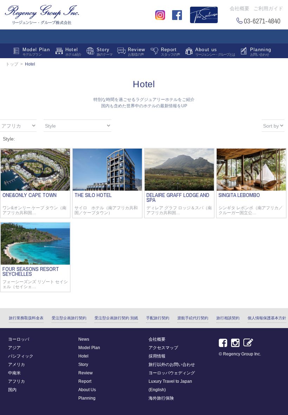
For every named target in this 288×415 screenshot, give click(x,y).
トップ (12, 64)
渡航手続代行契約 (192, 318)
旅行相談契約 (228, 318)
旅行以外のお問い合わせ (172, 364)
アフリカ (16, 381)
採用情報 (157, 356)
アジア (14, 347)
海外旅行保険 (161, 398)
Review (136, 51)
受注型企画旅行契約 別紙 (116, 318)
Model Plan (36, 51)
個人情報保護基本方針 (267, 318)
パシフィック (20, 356)
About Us (87, 389)
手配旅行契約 (157, 318)
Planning (260, 51)
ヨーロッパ (18, 339)
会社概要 (239, 8)
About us (215, 51)
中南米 (14, 372)
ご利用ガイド (268, 8)
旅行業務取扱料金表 (26, 318)
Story (104, 51)
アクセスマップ (163, 347)
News (83, 339)
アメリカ (16, 364)
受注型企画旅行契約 (69, 318)
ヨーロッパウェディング (172, 372)
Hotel (73, 51)
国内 (12, 389)
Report (170, 51)
